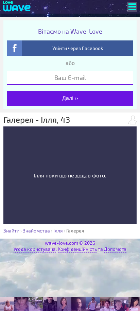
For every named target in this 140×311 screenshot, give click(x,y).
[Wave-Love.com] (17, 7)
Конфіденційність (77, 249)
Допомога (115, 249)
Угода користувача (35, 249)
